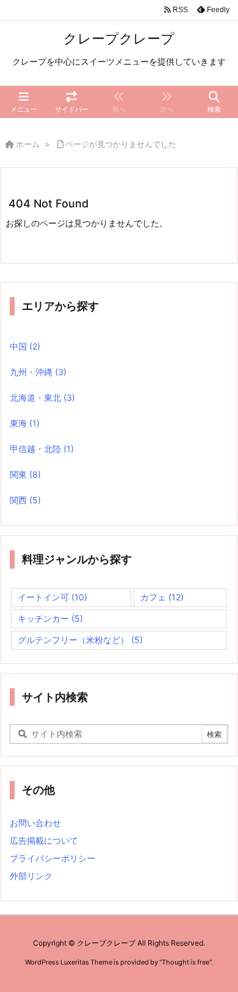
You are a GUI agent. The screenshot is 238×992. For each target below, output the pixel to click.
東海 (25, 423)
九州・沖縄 (38, 372)
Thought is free (185, 962)
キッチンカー (50, 618)
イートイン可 (52, 597)
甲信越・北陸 (42, 449)
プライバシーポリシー (52, 858)
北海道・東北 (42, 397)
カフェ (162, 597)
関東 (25, 474)
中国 (25, 346)
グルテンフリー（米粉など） (80, 639)
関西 (25, 500)
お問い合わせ (35, 823)
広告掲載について (44, 840)
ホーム (28, 144)
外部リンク (31, 876)
